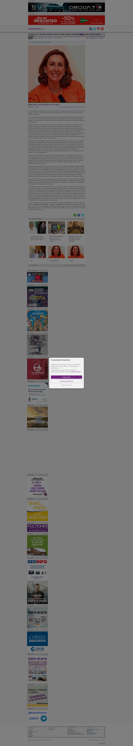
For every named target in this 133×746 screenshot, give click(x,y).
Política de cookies (76, 371)
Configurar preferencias (66, 381)
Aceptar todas (66, 377)
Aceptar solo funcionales (66, 385)
